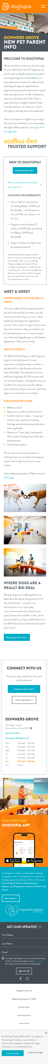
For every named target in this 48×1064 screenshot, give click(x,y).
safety (32, 74)
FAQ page (9, 477)
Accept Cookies (12, 1053)
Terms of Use (24, 1023)
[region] (24, 1047)
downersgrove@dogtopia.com (17, 738)
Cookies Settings (35, 1052)
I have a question (23, 700)
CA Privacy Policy (24, 1015)
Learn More (9, 898)
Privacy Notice (24, 1007)
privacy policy (38, 961)
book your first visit (24, 170)
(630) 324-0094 (12, 733)
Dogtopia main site (24, 990)
